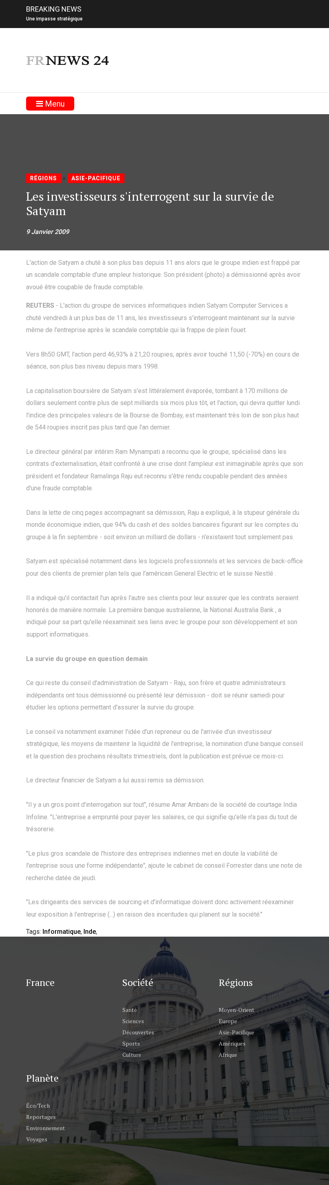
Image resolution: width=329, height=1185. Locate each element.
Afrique (228, 1054)
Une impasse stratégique (54, 19)
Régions (43, 178)
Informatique (62, 931)
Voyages (36, 1139)
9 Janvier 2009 (47, 232)
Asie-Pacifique (95, 178)
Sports (131, 1043)
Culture (131, 1054)
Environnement (45, 1128)
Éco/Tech (38, 1105)
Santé (129, 1010)
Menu (54, 104)
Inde (89, 931)
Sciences (133, 1021)
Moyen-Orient (236, 1010)
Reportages (41, 1117)
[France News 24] (68, 60)
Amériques (232, 1043)
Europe (228, 1021)
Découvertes (138, 1032)
